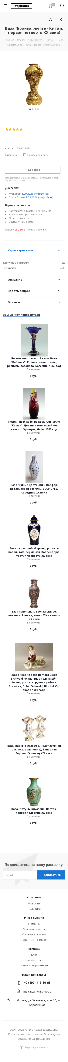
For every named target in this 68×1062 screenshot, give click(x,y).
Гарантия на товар (34, 939)
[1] (7, 129)
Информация (34, 918)
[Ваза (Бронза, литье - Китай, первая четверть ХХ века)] (34, 84)
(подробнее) (41, 193)
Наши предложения (34, 965)
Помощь (34, 924)
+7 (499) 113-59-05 (37, 983)
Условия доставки (34, 934)
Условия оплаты (34, 929)
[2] (10, 129)
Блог (34, 955)
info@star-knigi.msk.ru (37, 991)
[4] (17, 129)
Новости (34, 903)
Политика (34, 908)
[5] (21, 129)
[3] (14, 129)
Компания (34, 897)
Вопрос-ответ (34, 960)
